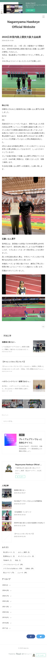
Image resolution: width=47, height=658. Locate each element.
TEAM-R (7, 560)
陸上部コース (9, 552)
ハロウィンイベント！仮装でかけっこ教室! (18, 381)
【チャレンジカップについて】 (14, 361)
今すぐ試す (30, 10)
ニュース (22, 572)
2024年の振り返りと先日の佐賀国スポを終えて (29, 523)
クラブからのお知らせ (12, 568)
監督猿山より (9, 556)
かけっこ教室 (24, 552)
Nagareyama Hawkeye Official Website (23, 24)
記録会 (30, 568)
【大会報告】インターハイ (22, 512)
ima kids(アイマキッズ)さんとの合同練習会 (28, 501)
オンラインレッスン (26, 556)
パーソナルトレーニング (13, 564)
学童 (18, 560)
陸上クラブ (8, 572)
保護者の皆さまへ (8, 342)
